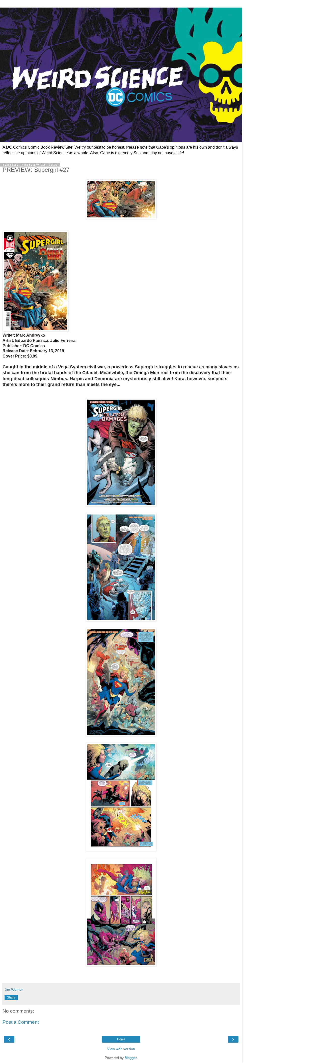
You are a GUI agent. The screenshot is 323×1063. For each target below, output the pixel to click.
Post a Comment (21, 1022)
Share (11, 997)
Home (121, 1039)
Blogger (131, 1058)
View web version (121, 1049)
